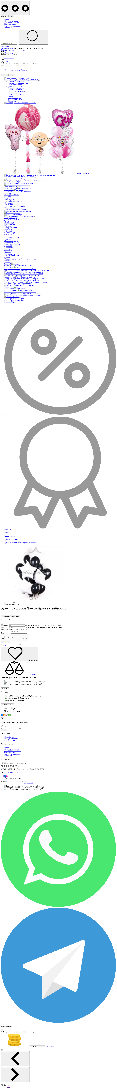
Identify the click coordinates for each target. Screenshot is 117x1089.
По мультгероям (11, 739)
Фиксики (7, 239)
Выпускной (8, 196)
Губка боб (8, 231)
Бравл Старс (9, 302)
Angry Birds (8, 234)
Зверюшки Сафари (12, 269)
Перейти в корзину (12, 70)
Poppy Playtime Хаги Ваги (14, 300)
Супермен (8, 251)
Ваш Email (5, 627)
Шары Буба (9, 267)
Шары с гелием (10, 740)
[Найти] (33, 37)
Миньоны (8, 226)
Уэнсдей (7, 264)
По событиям (9, 737)
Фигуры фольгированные (18, 83)
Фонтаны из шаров (16, 88)
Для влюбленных (11, 191)
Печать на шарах (11, 21)
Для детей (8, 190)
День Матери (10, 209)
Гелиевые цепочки (15, 94)
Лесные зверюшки (11, 256)
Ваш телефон (6, 629)
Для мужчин (9, 206)
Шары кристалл (11, 290)
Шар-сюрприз (13, 93)
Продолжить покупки (37, 1046)
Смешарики (9, 236)
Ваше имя (4, 625)
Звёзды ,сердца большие (14, 279)
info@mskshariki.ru (13, 772)
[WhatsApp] (9, 715)
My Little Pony (9, 224)
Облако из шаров (15, 85)
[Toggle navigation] (15, 8)
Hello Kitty (8, 229)
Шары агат (9, 288)
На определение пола (13, 208)
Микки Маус (9, 223)
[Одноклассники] (4, 715)
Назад (11, 16)
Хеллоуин (8, 186)
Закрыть (4, 16)
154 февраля (9, 200)
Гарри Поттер (10, 270)
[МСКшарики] (6, 47)
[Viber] (7, 715)
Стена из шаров (14, 182)
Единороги (8, 252)
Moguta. (28, 783)
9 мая (6, 198)
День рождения (10, 188)
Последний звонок (11, 195)
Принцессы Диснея (11, 242)
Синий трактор (11, 265)
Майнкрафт (9, 298)
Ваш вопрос (5, 633)
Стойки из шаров (15, 178)
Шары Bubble (9, 277)
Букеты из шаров (15, 86)
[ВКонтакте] (2, 715)
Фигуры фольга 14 (15, 201)
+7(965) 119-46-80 (7, 48)
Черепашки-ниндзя (11, 237)
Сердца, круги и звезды (17, 91)
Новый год (8, 203)
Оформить (24, 70)
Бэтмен (7, 249)
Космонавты (9, 254)
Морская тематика (12, 259)
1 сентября (8, 205)
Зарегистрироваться (16, 50)
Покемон (7, 261)
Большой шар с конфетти (15, 282)
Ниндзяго (8, 262)
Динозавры (8, 247)
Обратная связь (10, 24)
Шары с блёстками (12, 292)
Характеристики (7, 704)
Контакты (8, 28)
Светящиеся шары (15, 90)
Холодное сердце (11, 218)
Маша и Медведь (11, 241)
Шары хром (9, 287)
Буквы (10, 96)
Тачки (6, 221)
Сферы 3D (12, 101)
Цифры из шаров (14, 98)
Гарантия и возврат (12, 26)
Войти (3, 50)
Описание (4, 688)
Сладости (8, 257)
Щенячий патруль (11, 219)
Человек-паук (9, 233)
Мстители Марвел (12, 244)
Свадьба (7, 193)
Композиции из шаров (16, 99)
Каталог (7, 19)
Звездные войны (10, 228)
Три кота (8, 246)
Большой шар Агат (12, 280)
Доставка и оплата (12, 23)
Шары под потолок (16, 81)
